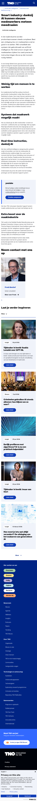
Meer (17, 555)
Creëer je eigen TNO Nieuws (18, 742)
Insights (7, 618)
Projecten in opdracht (11, 704)
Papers (7, 626)
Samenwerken (8, 700)
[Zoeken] (34, 3)
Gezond (8, 575)
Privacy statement (10, 766)
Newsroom (7, 603)
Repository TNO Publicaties (13, 695)
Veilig (8, 580)
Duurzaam (9, 570)
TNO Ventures (9, 716)
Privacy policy (14, 791)
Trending (8, 630)
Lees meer (9, 365)
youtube (9, 183)
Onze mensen (9, 655)
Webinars (8, 614)
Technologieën (9, 683)
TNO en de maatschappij (12, 658)
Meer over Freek (10, 295)
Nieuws (7, 607)
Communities (9, 662)
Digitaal (8, 585)
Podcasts (8, 622)
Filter (3, 314)
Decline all (28, 796)
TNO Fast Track (9, 712)
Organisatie (8, 643)
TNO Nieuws (9, 634)
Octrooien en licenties (12, 691)
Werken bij (9, 595)
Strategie (8, 651)
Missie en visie (9, 647)
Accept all (9, 796)
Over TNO (7, 639)
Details (3, 791)
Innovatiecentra (10, 720)
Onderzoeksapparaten (12, 679)
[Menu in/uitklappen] (3, 3)
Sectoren (9, 590)
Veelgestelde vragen (11, 666)
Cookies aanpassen (14, 197)
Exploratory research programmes (15, 687)
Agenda (7, 611)
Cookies (7, 762)
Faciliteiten (8, 676)
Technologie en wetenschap (13, 672)
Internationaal (9, 723)
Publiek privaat (9, 708)
